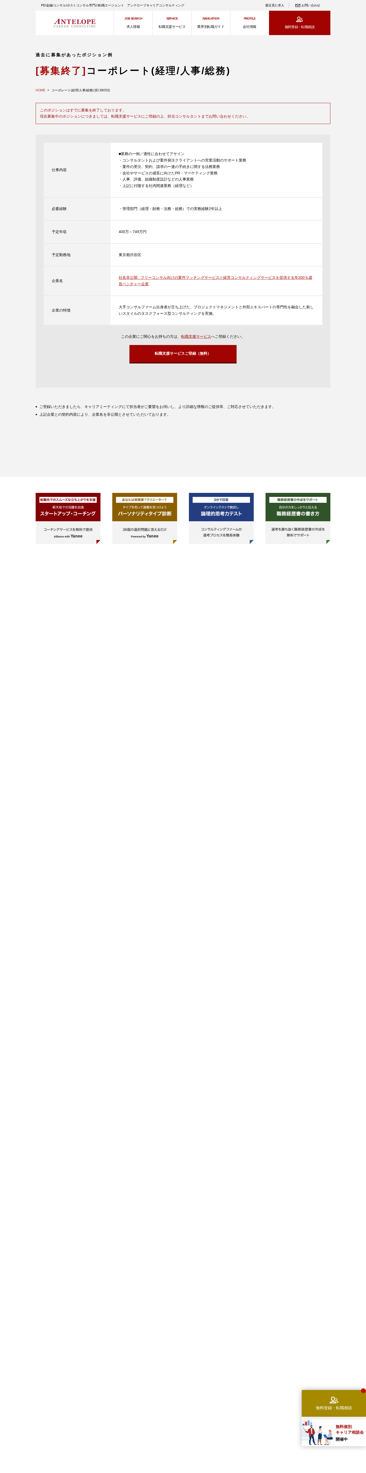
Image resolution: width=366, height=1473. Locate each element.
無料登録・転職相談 (300, 27)
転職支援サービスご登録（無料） (183, 353)
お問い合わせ (310, 5)
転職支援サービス (196, 336)
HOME (40, 90)
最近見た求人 (274, 5)
